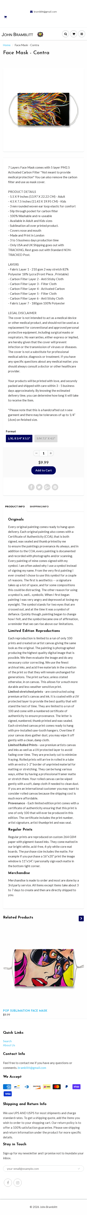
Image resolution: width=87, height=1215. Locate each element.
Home (7, 45)
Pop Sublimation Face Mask (25, 1010)
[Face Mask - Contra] (43, 109)
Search (7, 1041)
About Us (9, 1045)
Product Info (15, 506)
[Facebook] (8, 1183)
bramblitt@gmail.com (45, 11)
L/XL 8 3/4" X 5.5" (19, 438)
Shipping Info (39, 506)
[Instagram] (18, 1183)
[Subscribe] (78, 1168)
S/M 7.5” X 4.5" (46, 438)
